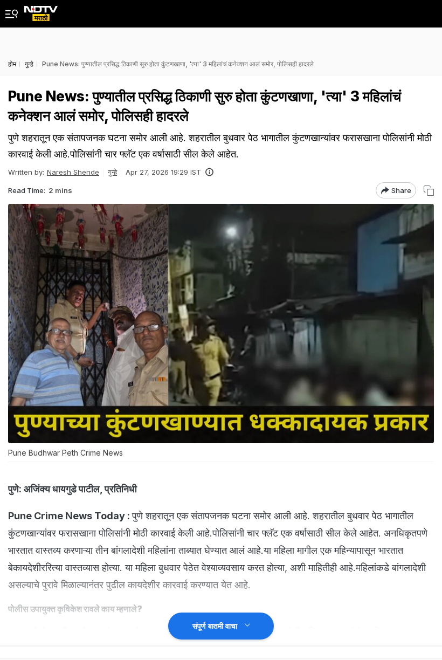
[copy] (429, 190)
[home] (41, 10)
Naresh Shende (73, 172)
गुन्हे (112, 172)
